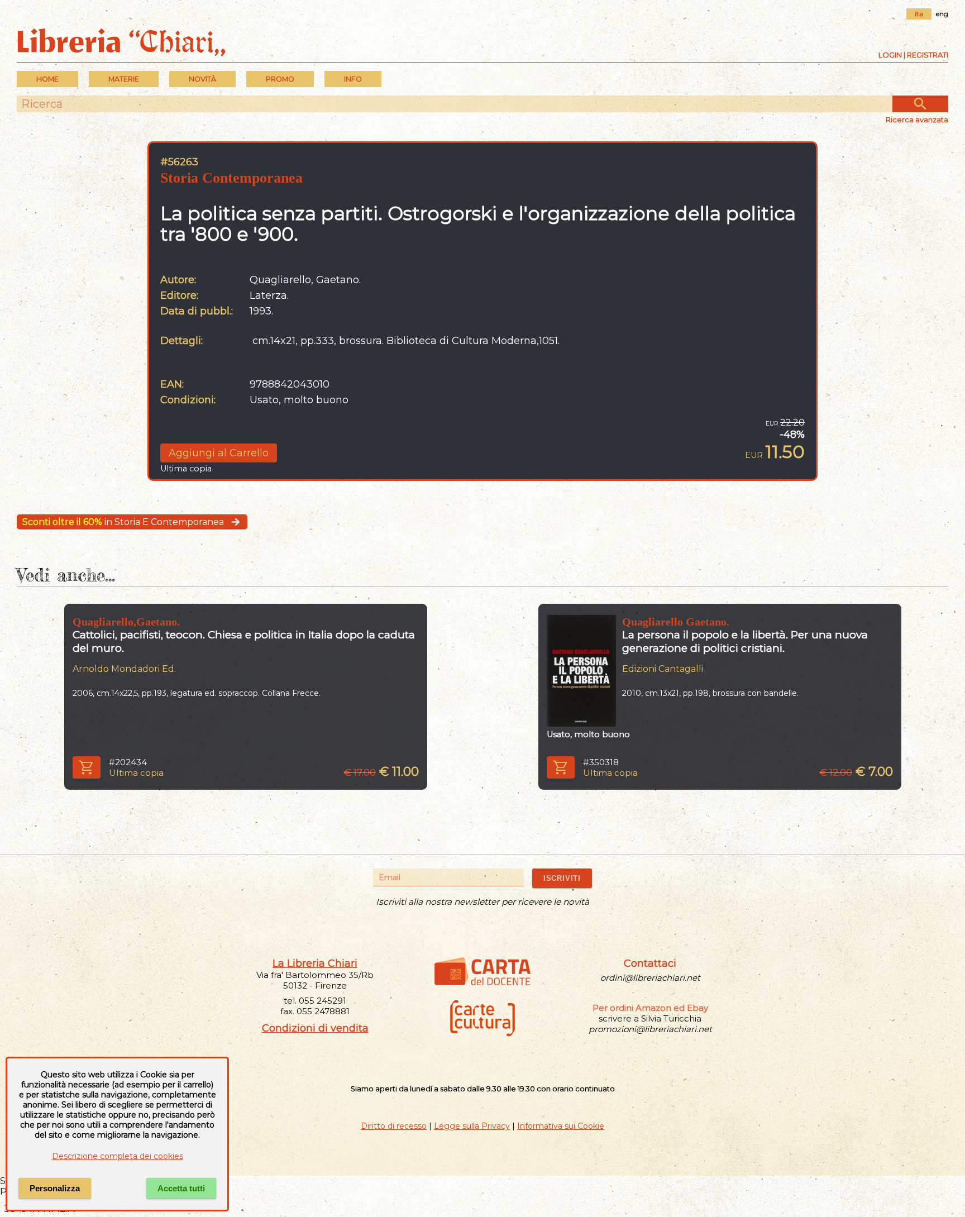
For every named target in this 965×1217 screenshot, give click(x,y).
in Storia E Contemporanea (123, 522)
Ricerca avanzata (917, 119)
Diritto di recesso (394, 1126)
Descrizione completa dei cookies (117, 1156)
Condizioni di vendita (315, 1028)
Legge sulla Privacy (472, 1126)
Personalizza (55, 1188)
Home (47, 79)
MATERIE (123, 79)
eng (942, 13)
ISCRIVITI (562, 878)
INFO (353, 79)
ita (919, 13)
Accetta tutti (181, 1188)
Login (890, 54)
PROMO (280, 79)
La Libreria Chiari (315, 963)
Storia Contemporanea (231, 178)
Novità (202, 79)
